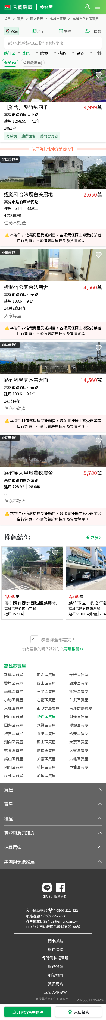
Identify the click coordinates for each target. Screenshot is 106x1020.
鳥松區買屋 (46, 750)
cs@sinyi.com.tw (64, 921)
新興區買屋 (13, 674)
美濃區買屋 (46, 758)
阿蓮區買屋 (78, 716)
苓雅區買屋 (78, 674)
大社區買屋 (13, 708)
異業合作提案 (55, 992)
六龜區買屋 (78, 758)
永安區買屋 (78, 733)
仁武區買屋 (78, 699)
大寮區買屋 (78, 742)
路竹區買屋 (46, 716)
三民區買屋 (46, 691)
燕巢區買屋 (46, 725)
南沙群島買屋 (80, 708)
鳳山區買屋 (46, 742)
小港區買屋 (13, 699)
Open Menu (97, 7)
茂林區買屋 (13, 775)
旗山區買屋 (13, 758)
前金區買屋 (46, 674)
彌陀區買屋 (46, 733)
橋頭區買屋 (78, 725)
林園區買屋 (13, 750)
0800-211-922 (67, 910)
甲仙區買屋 (78, 767)
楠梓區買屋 (78, 691)
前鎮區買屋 (13, 691)
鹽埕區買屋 (13, 683)
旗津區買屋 (78, 683)
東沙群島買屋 (48, 708)
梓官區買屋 (13, 733)
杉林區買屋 (46, 767)
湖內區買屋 (13, 742)
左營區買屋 (46, 699)
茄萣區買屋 (46, 775)
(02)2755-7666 (54, 915)
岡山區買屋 (13, 716)
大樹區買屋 (78, 750)
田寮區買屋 (13, 725)
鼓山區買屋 (46, 683)
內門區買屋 (13, 767)
